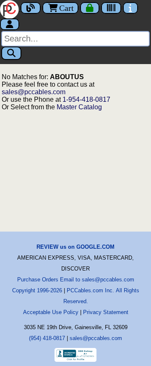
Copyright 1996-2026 (37, 290)
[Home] (10, 8)
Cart (66, 8)
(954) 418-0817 (47, 338)
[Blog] (31, 8)
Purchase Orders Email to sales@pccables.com (75, 279)
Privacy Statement (105, 312)
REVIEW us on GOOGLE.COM (75, 247)
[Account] (9, 24)
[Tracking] (111, 8)
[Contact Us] (130, 8)
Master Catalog (79, 107)
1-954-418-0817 (86, 99)
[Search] (11, 53)
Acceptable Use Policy (50, 312)
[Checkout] (89, 8)
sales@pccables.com (33, 91)
